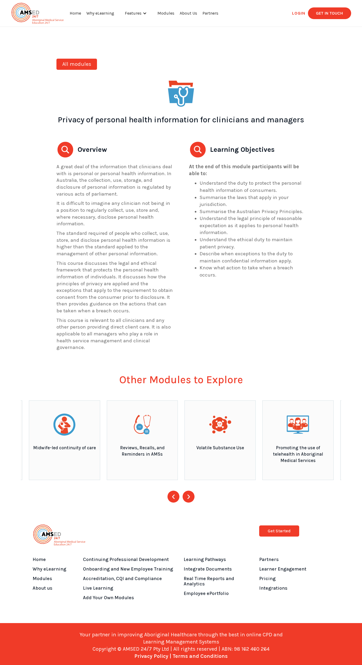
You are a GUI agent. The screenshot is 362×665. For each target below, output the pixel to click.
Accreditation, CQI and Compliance (122, 578)
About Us (188, 13)
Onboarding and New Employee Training (128, 569)
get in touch (329, 13)
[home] (37, 13)
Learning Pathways (205, 559)
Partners (210, 13)
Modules (165, 13)
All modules (76, 64)
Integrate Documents (208, 569)
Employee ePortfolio (206, 593)
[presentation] (173, 497)
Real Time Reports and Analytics (209, 581)
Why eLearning (100, 13)
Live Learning (98, 588)
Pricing (267, 578)
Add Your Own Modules (108, 597)
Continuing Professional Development (126, 559)
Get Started (279, 530)
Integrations (273, 588)
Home (75, 13)
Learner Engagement (282, 569)
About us (42, 588)
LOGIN (298, 13)
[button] (136, 13)
